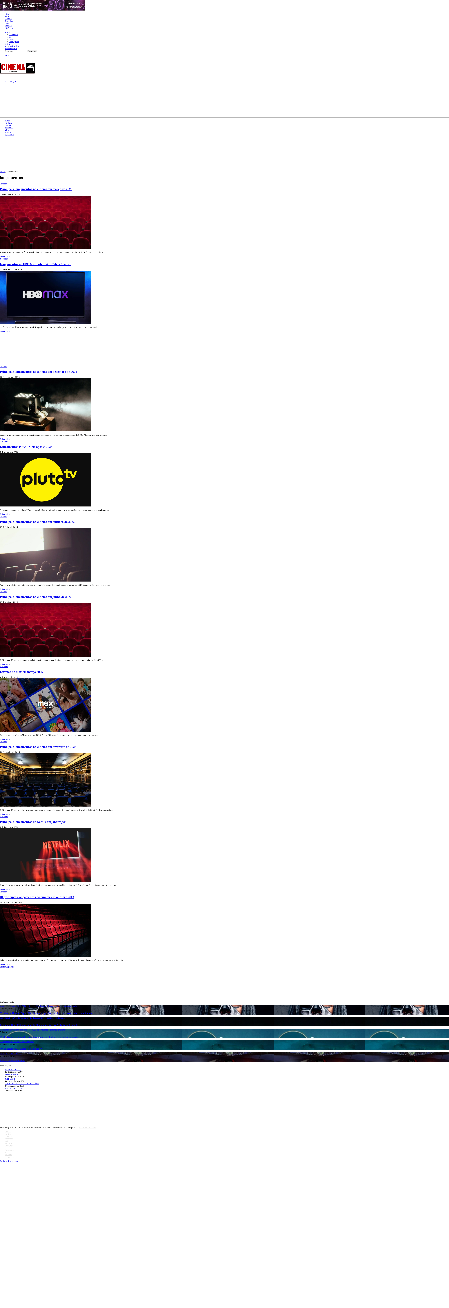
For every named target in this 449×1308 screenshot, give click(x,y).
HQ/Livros (9, 28)
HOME (8, 14)
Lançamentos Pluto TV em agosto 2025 (26, 447)
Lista (7, 23)
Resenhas (9, 21)
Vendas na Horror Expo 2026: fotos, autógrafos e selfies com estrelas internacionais (46, 1013)
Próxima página (7, 967)
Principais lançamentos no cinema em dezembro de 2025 (38, 372)
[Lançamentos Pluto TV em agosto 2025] (45, 506)
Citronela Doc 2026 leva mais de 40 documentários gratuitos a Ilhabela (39, 1025)
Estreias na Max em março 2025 (21, 672)
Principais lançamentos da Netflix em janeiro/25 (33, 822)
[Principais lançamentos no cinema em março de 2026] (45, 248)
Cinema (8, 19)
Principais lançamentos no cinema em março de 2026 (36, 189)
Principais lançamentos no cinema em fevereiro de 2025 (38, 747)
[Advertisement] (70, 100)
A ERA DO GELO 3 (13, 1069)
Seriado (8, 26)
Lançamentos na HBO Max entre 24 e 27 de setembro (35, 264)
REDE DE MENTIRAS (14, 1088)
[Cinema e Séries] (17, 73)
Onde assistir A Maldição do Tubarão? (21, 1048)
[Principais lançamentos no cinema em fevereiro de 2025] (45, 806)
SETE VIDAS (10, 1079)
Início (2, 171)
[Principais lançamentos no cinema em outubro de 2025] (45, 581)
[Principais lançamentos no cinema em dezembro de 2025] (45, 431)
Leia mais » (5, 256)
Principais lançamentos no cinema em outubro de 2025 (37, 522)
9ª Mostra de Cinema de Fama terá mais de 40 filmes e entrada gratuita (39, 1037)
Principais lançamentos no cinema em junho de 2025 (36, 597)
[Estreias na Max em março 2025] (45, 731)
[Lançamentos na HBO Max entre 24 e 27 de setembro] (45, 323)
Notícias (8, 16)
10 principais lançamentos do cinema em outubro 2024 (37, 897)
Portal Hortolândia (87, 1127)
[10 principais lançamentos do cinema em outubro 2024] (45, 956)
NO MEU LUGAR (12, 1074)
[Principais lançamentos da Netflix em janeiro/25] (45, 881)
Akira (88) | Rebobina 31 (12, 1060)
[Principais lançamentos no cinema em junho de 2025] (45, 656)
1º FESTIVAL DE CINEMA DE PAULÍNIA (22, 1083)
